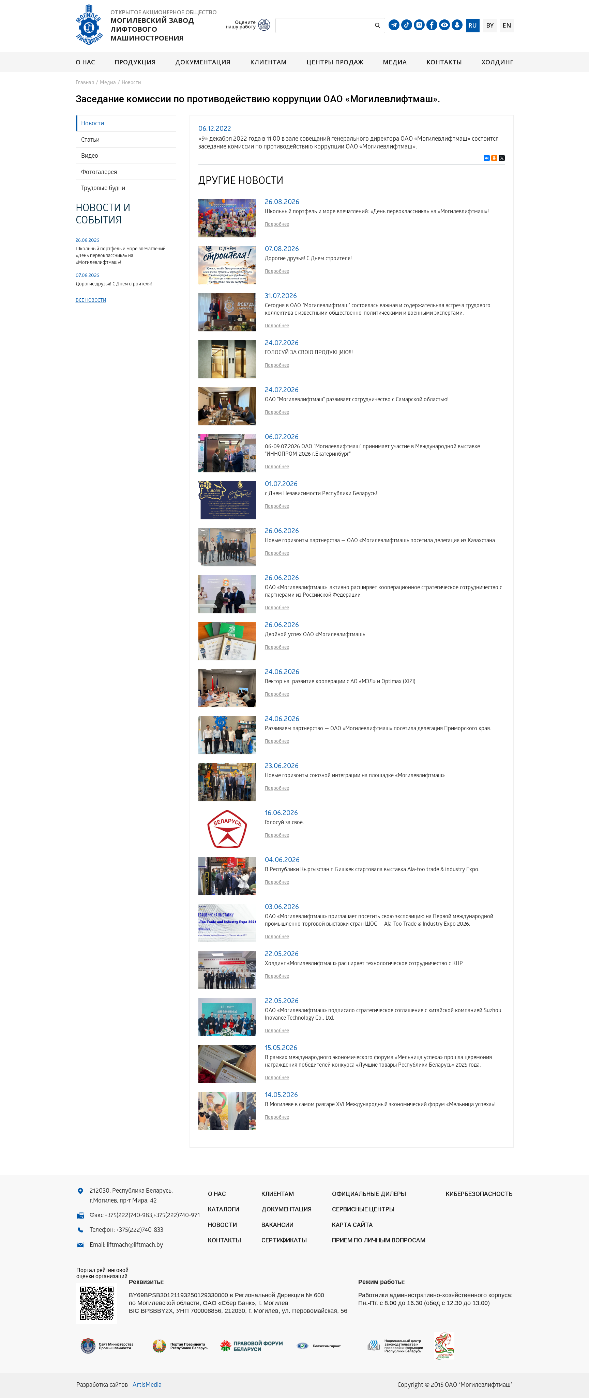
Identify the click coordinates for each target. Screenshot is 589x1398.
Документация (202, 62)
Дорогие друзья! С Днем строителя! (114, 284)
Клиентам (268, 62)
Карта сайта (352, 1224)
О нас (85, 62)
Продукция (135, 62)
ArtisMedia (147, 1385)
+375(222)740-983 (128, 1216)
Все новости (91, 301)
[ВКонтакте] (487, 158)
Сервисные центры (363, 1209)
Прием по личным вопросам (378, 1240)
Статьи (90, 140)
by (490, 25)
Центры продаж (334, 62)
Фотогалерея (99, 172)
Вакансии (277, 1224)
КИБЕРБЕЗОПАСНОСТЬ (479, 1193)
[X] (502, 158)
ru (472, 25)
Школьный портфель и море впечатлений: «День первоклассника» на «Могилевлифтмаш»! (121, 256)
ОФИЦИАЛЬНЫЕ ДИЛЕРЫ (369, 1193)
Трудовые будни (103, 188)
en (506, 25)
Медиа (395, 62)
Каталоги (223, 1209)
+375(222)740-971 (176, 1216)
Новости (92, 124)
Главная (85, 83)
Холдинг (498, 62)
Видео (89, 156)
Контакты (444, 62)
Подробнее (277, 225)
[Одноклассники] (494, 158)
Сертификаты (284, 1240)
